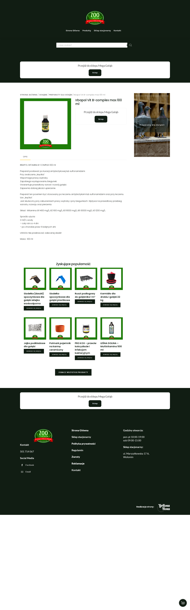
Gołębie (43, 94)
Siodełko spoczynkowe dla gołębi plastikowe (59, 297)
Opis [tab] (25, 156)
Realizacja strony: (145, 506)
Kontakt (117, 30)
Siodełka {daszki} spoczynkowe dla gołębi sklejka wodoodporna (34, 298)
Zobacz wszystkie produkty (73, 372)
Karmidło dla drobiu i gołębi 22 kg (110, 297)
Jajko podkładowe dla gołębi (34, 345)
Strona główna (28, 94)
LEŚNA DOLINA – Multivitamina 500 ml (111, 346)
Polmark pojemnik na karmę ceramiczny (60, 346)
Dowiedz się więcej (33, 308)
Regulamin (77, 450)
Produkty (86, 30)
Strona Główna (73, 30)
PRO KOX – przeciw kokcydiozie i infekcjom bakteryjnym (85, 348)
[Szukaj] (130, 45)
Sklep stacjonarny (102, 30)
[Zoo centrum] (95, 24)
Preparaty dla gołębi (60, 94)
